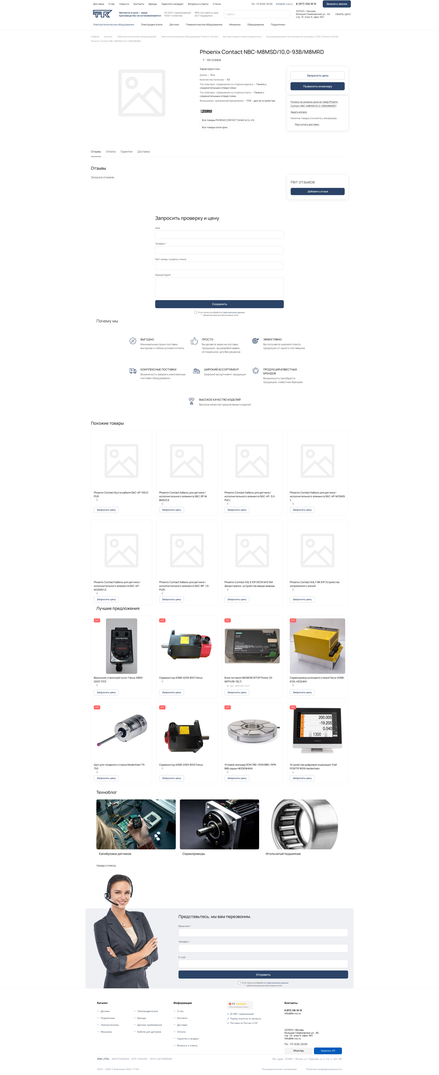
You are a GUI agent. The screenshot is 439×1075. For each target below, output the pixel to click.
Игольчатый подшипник (283, 854)
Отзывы (96, 151)
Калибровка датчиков (115, 854)
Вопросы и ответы (187, 1045)
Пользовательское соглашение (279, 1069)
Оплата (111, 151)
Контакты (182, 1018)
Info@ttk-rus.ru (284, 3)
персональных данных (234, 312)
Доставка (143, 151)
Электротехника (110, 1025)
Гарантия (126, 151)
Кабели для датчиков (149, 1031)
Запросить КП (328, 1050)
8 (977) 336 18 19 (306, 3)
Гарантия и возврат (188, 1038)
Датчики (105, 1011)
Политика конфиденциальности (324, 1069)
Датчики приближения (149, 1025)
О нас (180, 1011)
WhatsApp (298, 1050)
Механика (106, 1031)
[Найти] (286, 14)
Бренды (141, 1018)
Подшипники (108, 1018)
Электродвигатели (147, 1011)
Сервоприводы (193, 854)
